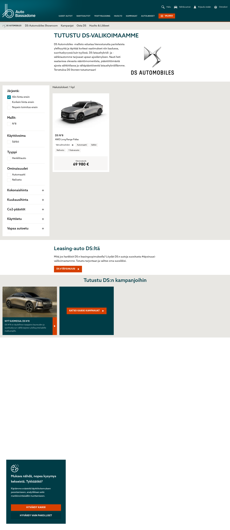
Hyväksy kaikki (36, 507)
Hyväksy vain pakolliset (36, 515)
